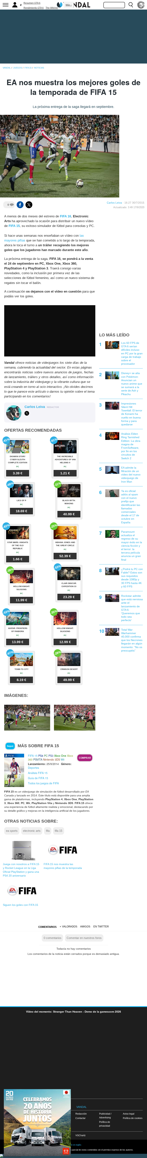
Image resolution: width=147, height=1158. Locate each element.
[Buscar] (130, 5)
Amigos (85, 926)
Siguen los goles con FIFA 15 (20, 904)
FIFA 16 (65, 216)
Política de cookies (132, 1118)
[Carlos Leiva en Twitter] (26, 413)
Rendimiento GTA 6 (34, 8)
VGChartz (80, 1135)
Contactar (80, 1118)
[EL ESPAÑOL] (141, 5)
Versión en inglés (73, 1145)
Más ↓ (69, 5)
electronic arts (32, 830)
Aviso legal (128, 1113)
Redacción (81, 1113)
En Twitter (101, 926)
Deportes (33, 768)
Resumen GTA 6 (32, 3)
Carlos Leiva (114, 202)
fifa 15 (58, 830)
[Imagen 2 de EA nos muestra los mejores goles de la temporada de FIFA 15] (77, 717)
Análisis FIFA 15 (37, 773)
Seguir (10, 746)
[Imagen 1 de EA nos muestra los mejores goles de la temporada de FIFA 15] (27, 717)
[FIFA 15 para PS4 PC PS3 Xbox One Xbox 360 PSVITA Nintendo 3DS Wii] (14, 770)
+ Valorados (68, 926)
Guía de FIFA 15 (38, 778)
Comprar (85, 758)
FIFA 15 (14, 226)
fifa (48, 830)
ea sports (12, 830)
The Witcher (52, 8)
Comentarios (47, 927)
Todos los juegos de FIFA (43, 783)
